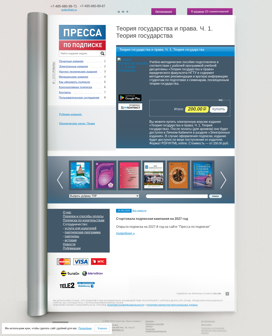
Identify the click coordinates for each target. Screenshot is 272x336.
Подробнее (85, 328)
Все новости (139, 210)
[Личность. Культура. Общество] (104, 174)
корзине (199, 11)
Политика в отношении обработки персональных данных (214, 330)
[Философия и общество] (153, 174)
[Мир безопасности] (129, 174)
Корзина (150, 321)
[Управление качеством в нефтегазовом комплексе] (80, 174)
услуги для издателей (80, 228)
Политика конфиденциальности (156, 330)
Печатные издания (71, 61)
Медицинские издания (73, 76)
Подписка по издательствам (83, 220)
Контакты (65, 92)
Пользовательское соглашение (79, 97)
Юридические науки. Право (77, 123)
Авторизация (163, 11)
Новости (69, 244)
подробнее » (125, 233)
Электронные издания (73, 66)
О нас (67, 212)
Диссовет (206, 324)
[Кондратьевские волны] (202, 174)
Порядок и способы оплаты (83, 216)
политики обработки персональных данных (172, 305)
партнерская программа (83, 232)
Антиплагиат (208, 321)
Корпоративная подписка (75, 87)
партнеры (72, 236)
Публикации (72, 248)
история (71, 240)
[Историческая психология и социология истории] (178, 174)
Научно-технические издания (78, 71)
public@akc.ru (69, 9)
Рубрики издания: (70, 114)
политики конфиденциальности (125, 305)
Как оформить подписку (74, 81)
